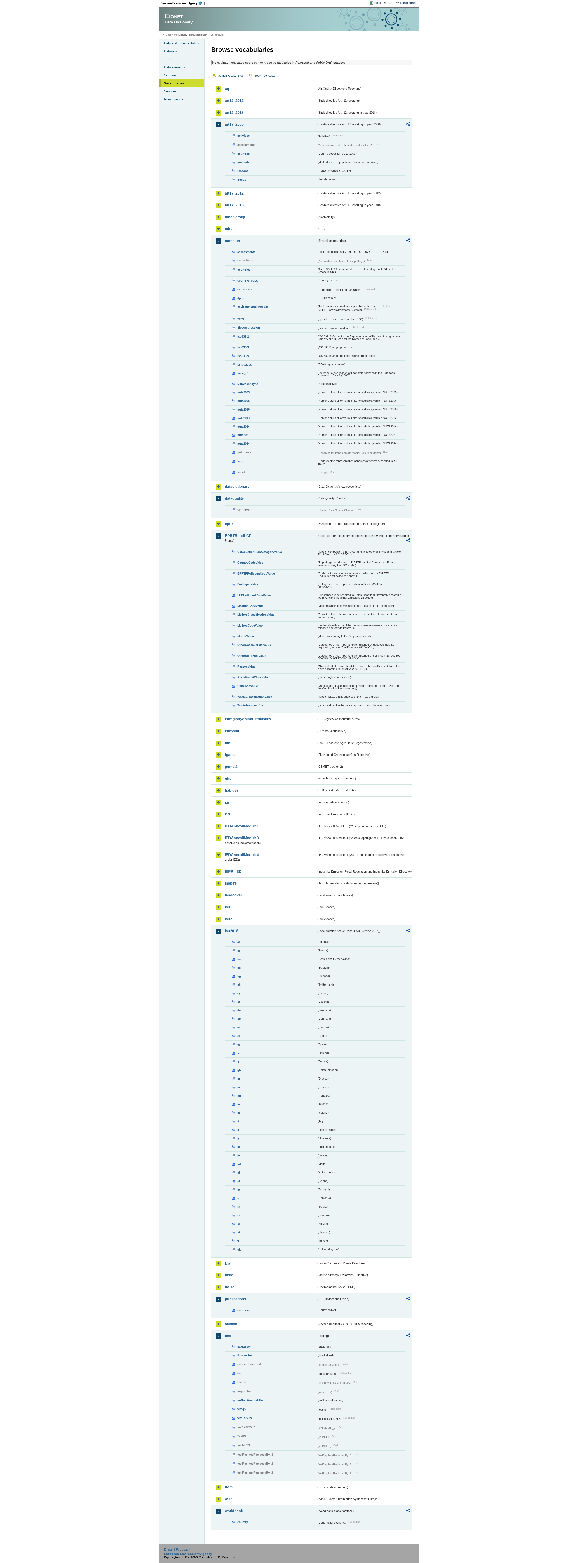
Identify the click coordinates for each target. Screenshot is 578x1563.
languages (244, 364)
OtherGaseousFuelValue (254, 645)
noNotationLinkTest (250, 1400)
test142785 (244, 1418)
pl (238, 1181)
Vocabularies (174, 83)
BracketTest (245, 1355)
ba (239, 959)
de (239, 1010)
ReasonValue (246, 666)
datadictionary (237, 486)
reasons (242, 171)
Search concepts (264, 75)
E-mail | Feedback (177, 1549)
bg (239, 976)
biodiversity (235, 217)
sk (238, 1232)
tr (238, 1241)
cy (238, 993)
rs (238, 1207)
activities (243, 135)
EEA (183, 3)
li (238, 1130)
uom (229, 1487)
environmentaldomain (252, 306)
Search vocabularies (230, 75)
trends (241, 179)
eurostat (232, 731)
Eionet (182, 34)
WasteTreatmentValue (252, 705)
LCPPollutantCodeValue (254, 595)
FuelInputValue (247, 584)
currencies (244, 289)
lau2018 (231, 931)
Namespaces (173, 99)
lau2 (228, 919)
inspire (231, 883)
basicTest (243, 1347)
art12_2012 (234, 101)
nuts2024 (243, 443)
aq (227, 89)
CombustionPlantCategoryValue (259, 552)
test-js (241, 1409)
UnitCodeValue (247, 686)
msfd (229, 1275)
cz (238, 1002)
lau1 (228, 907)
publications (235, 1299)
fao (227, 743)
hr (238, 1087)
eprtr (229, 524)
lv (238, 1155)
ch (239, 984)
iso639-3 (243, 347)
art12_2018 (234, 113)
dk (239, 1019)
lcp (227, 1263)
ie (238, 1104)
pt (238, 1189)
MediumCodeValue (250, 606)
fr (238, 1061)
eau (239, 1373)
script (241, 461)
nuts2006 (243, 401)
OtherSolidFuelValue (251, 655)
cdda (229, 229)
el (238, 1036)
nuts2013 (243, 418)
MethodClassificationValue (255, 614)
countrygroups (247, 280)
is (238, 1113)
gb (239, 1070)
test (228, 1336)
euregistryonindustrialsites (248, 719)
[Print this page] (385, 3)
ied (227, 814)
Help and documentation (181, 43)
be (239, 967)
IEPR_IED (233, 871)
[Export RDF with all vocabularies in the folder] (408, 124)
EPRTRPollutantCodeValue (256, 573)
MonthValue (245, 636)
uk (239, 1249)
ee (238, 1027)
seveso (231, 1324)
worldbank (234, 1511)
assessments (246, 252)
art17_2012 (234, 193)
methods (243, 162)
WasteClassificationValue (254, 697)
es (238, 1044)
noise (229, 1287)
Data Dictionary (198, 34)
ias (227, 802)
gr (238, 1078)
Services (170, 91)
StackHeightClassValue (253, 677)
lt (238, 1138)
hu (239, 1096)
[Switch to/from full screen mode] (391, 3)
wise (229, 1499)
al (238, 942)
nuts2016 (243, 426)
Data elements (174, 67)
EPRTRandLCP (238, 536)
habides (232, 790)
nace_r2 (242, 373)
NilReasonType (247, 384)
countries (243, 153)
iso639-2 (243, 336)
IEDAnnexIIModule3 (242, 838)
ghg (228, 778)
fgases (230, 755)
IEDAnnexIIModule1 (242, 826)
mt (239, 1164)
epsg (240, 318)
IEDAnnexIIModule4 (242, 855)
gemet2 (231, 767)
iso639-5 (243, 356)
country (242, 1522)
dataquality (234, 498)
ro (238, 1198)
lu (238, 1147)
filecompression (248, 327)
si (238, 1224)
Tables (168, 59)
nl (238, 1172)
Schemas (170, 75)
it (238, 1121)
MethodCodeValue (250, 625)
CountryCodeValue (250, 562)
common (232, 241)
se (238, 1215)
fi (238, 1053)
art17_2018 (234, 205)
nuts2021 (243, 435)
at (238, 950)
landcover (233, 895)
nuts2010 (243, 409)
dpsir (241, 298)
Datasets (170, 51)
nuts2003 (243, 392)
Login (377, 3)
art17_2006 (234, 124)
